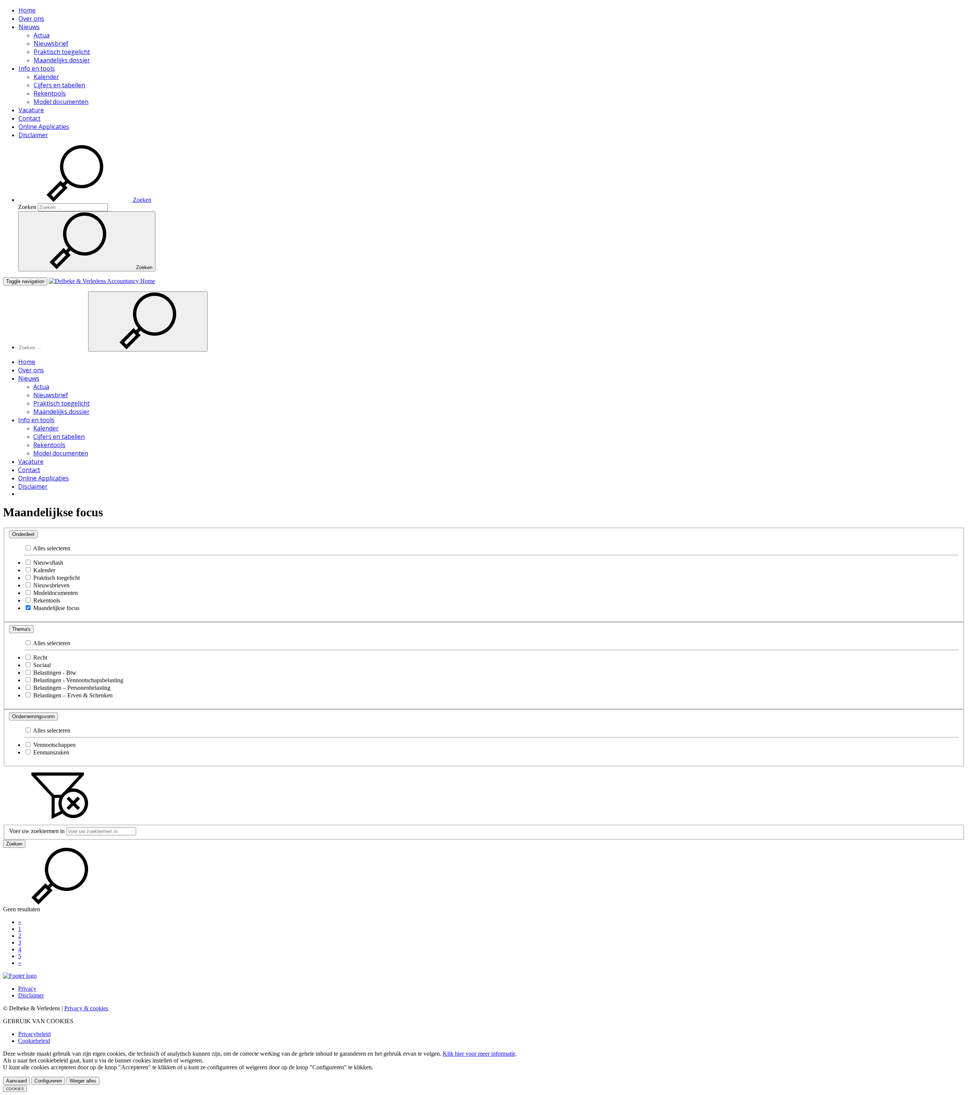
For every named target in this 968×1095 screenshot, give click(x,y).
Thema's (21, 629)
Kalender (46, 77)
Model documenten (61, 102)
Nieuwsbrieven (51, 585)
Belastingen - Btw (54, 672)
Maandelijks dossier (62, 60)
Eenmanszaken (50, 752)
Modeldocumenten (55, 593)
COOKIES (15, 1089)
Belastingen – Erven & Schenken (72, 695)
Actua (42, 35)
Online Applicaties (44, 126)
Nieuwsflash (47, 562)
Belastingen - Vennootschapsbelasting (77, 680)
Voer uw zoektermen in (37, 831)
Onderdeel (23, 534)
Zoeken (27, 207)
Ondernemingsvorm (33, 716)
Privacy (27, 988)
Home (27, 10)
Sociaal (41, 665)
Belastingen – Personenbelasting (71, 688)
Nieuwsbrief (51, 43)
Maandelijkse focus (55, 608)
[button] (84, 200)
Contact (29, 118)
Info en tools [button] (37, 68)
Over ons (31, 18)
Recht (39, 657)
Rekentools (50, 93)
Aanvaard (16, 1081)
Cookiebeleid (34, 1041)
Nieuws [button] (29, 27)
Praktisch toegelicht (62, 52)
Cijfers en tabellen (59, 85)
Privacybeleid (34, 1034)
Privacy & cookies (86, 1008)
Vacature (31, 110)
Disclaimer (33, 135)
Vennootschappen (54, 745)
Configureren (48, 1081)
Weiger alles (83, 1081)
